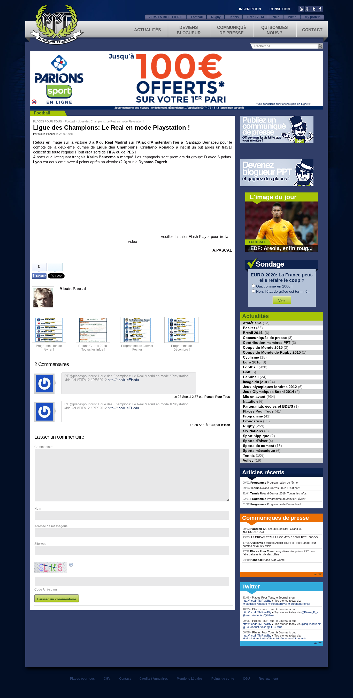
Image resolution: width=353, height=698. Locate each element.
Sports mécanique (259, 450)
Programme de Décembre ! (272, 504)
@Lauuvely (299, 638)
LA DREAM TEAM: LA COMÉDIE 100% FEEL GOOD (280, 537)
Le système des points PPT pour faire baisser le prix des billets (279, 553)
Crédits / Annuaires (154, 678)
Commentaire (43, 447)
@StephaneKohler (299, 603)
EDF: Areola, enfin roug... (281, 248)
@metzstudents (253, 615)
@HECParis (274, 627)
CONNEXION (280, 9)
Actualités (147, 30)
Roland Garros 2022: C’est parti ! (272, 488)
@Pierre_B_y (309, 612)
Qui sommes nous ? (274, 29)
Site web (40, 544)
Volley (248, 460)
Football (197, 17)
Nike (276, 17)
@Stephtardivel (277, 603)
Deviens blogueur (189, 29)
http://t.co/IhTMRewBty (257, 600)
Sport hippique (256, 436)
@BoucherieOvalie (254, 627)
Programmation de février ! (49, 347)
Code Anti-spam (45, 589)
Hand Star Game (264, 559)
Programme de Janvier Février (274, 498)
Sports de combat (258, 446)
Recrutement (268, 678)
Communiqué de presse (231, 29)
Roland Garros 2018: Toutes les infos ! (275, 493)
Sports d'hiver (255, 441)
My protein (312, 17)
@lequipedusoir (311, 623)
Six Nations (253, 431)
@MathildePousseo (255, 603)
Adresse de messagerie (51, 526)
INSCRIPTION (250, 9)
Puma (292, 17)
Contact (312, 30)
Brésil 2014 (255, 17)
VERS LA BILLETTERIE (165, 17)
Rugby (216, 17)
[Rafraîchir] (71, 565)
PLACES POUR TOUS (47, 121)
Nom (37, 508)
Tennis (234, 17)
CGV (107, 678)
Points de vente (222, 678)
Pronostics (252, 421)
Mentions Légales (190, 678)
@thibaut (268, 615)
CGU (246, 678)
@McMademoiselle (254, 638)
